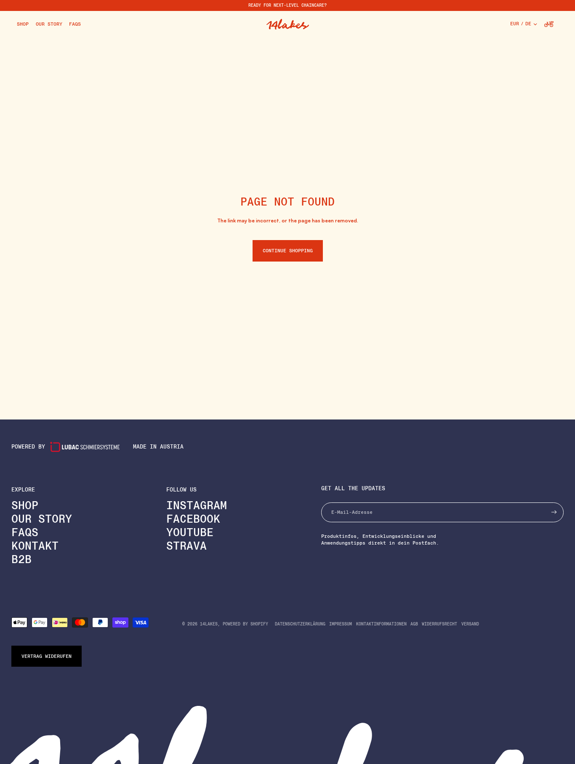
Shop (24, 505)
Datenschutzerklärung (300, 623)
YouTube (189, 532)
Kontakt (35, 545)
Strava (186, 545)
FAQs (24, 532)
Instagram (196, 505)
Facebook (193, 518)
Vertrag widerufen (46, 656)
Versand (470, 623)
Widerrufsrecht (439, 623)
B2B (21, 559)
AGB (414, 623)
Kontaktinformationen (381, 623)
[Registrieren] (554, 512)
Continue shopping (288, 251)
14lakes (209, 623)
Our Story (41, 518)
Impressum (340, 623)
